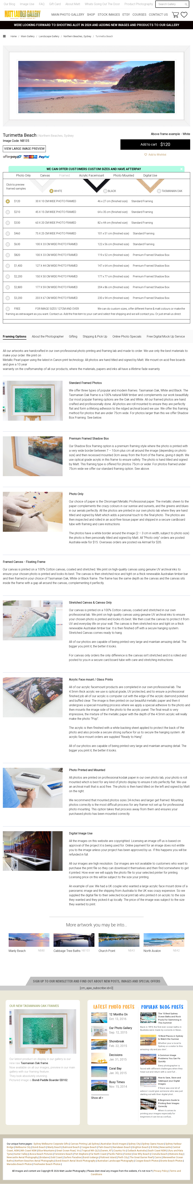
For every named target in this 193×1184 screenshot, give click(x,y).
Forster (127, 1154)
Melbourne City (23, 1147)
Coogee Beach (89, 1147)
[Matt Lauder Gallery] (22, 14)
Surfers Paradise (72, 1157)
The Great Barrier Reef (141, 1157)
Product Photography (139, 4)
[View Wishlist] (184, 15)
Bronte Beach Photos (171, 1160)
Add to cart (155, 144)
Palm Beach (104, 1147)
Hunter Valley (21, 1154)
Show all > (97, 1097)
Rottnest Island (108, 1157)
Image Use (27, 4)
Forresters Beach (63, 1154)
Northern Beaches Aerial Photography (34, 1160)
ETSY (126, 14)
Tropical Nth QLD (90, 1150)
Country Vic (120, 1150)
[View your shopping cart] (175, 14)
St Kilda (154, 1147)
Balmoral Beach (71, 1147)
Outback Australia (136, 1150)
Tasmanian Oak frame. (35, 1063)
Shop (91, 14)
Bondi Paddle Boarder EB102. (50, 1080)
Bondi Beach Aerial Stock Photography (76, 1160)
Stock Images (109, 14)
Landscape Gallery (49, 36)
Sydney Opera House (153, 1144)
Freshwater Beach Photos (47, 1164)
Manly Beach (54, 1147)
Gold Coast (56, 1157)
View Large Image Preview (24, 148)
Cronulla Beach (159, 1154)
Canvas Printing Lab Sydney (84, 1144)
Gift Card (55, 4)
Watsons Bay (176, 1154)
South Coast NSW (157, 1150)
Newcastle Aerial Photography (22, 1157)
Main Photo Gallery (67, 14)
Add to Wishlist (157, 154)
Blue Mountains (46, 1150)
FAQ (41, 4)
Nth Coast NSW (29, 1150)
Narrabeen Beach (122, 1147)
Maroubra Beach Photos (19, 1164)
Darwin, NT (106, 1150)
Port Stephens (81, 1154)
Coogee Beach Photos (147, 1160)
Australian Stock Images (113, 1144)
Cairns (158, 1157)
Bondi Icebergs (91, 1157)
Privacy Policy (161, 1171)
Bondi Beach (39, 1147)
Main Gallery (27, 36)
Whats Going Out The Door (102, 4)
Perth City (123, 1157)
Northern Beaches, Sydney (77, 36)
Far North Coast (98, 1154)
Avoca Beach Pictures (41, 1154)
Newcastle (165, 1147)
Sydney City (134, 1144)
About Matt (72, 4)
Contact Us (158, 14)
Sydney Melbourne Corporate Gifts (51, 1144)
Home (14, 36)
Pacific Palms (115, 1154)
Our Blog (9, 4)
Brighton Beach (140, 1147)
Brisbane (44, 1157)
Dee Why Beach (141, 1154)
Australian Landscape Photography (115, 1160)
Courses (139, 14)
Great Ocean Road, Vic (68, 1150)
